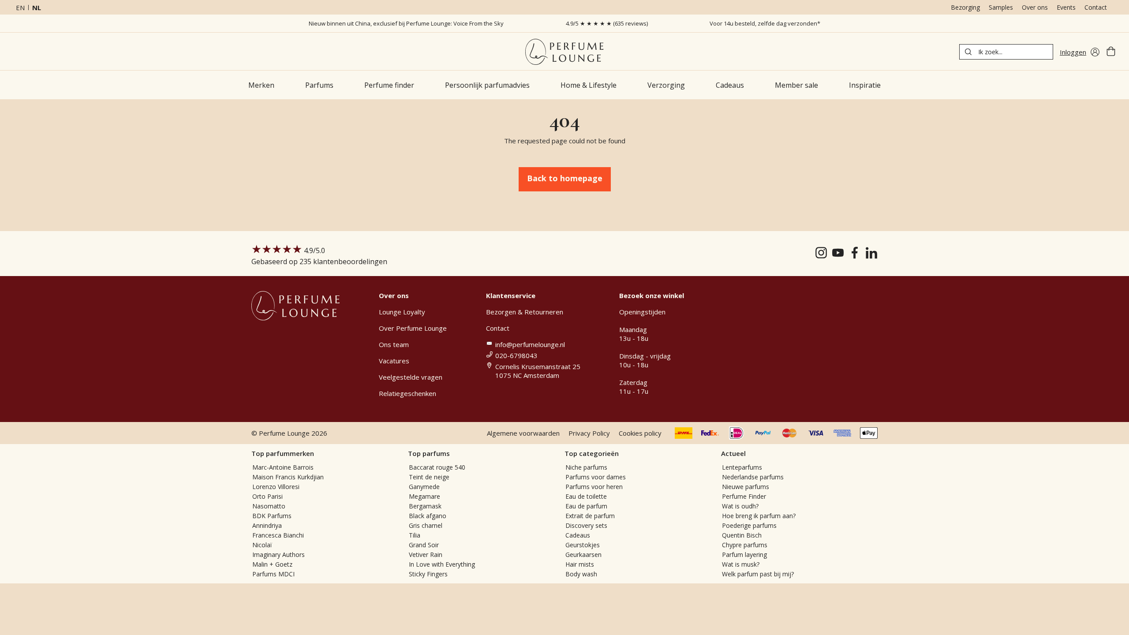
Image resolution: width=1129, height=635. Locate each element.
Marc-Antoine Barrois (283, 467)
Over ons (1035, 7)
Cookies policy (640, 433)
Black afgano (427, 516)
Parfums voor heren (594, 486)
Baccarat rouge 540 (437, 467)
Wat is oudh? (740, 506)
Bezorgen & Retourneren (524, 311)
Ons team (394, 344)
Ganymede (424, 486)
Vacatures (394, 360)
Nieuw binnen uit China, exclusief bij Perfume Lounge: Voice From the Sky (406, 23)
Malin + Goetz (272, 564)
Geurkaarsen (583, 554)
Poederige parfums (749, 525)
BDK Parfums (272, 516)
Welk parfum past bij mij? (758, 574)
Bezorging (965, 7)
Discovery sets (586, 525)
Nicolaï (262, 545)
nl (36, 7)
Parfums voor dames (595, 477)
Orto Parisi (267, 496)
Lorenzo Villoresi (275, 486)
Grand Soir (424, 545)
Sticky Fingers (428, 574)
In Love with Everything (442, 564)
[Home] (564, 52)
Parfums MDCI (273, 574)
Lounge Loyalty (402, 311)
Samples (1001, 7)
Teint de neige (429, 477)
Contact (1095, 7)
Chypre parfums (744, 545)
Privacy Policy (589, 433)
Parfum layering (744, 554)
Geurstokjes (582, 545)
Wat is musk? (740, 564)
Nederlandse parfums (753, 477)
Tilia (414, 535)
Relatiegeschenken (407, 393)
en (20, 7)
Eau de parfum (586, 506)
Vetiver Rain (425, 554)
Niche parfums (586, 467)
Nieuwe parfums (745, 486)
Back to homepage (564, 178)
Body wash (581, 574)
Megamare (424, 496)
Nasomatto (268, 506)
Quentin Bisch (742, 535)
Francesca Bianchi (278, 535)
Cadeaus (577, 535)
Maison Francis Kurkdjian (288, 477)
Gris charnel (425, 525)
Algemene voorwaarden (523, 433)
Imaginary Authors (278, 554)
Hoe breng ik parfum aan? (759, 516)
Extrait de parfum (590, 516)
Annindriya (267, 525)
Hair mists (579, 564)
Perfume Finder (744, 496)
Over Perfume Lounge (413, 328)
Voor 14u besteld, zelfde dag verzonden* (765, 23)
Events (1066, 7)
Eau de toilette (586, 496)
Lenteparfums (742, 467)
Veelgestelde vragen (410, 377)
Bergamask (425, 506)
